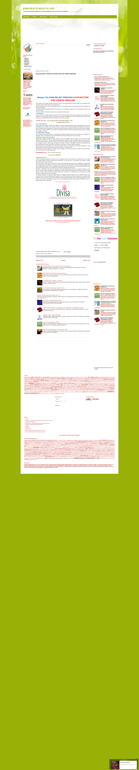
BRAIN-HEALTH (33, 379)
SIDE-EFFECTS (33, 390)
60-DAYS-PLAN (27, 377)
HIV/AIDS (65, 384)
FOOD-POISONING (96, 381)
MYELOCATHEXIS (98, 386)
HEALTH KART (43, 16)
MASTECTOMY (26, 386)
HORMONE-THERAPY (99, 384)
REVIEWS (111, 454)
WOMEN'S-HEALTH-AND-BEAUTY (85, 458)
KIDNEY (61, 385)
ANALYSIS (82, 377)
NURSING (51, 387)
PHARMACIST (70, 453)
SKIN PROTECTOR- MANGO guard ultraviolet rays (54, 273)
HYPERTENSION (27, 385)
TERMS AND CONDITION (30, 421)
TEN (114, 390)
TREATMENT (40, 391)
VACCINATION (62, 391)
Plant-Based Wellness (81, 453)
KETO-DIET (58, 385)
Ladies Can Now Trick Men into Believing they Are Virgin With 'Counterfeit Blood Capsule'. (63, 307)
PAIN (59, 453)
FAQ (79, 381)
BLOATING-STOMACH (86, 378)
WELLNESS (26, 16)
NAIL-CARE (103, 452)
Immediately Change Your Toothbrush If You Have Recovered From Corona (108, 145)
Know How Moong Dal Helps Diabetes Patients (53, 287)
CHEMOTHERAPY (80, 379)
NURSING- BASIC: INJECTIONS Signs (52, 315)
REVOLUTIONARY (27, 455)
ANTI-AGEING (91, 377)
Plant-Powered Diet (90, 453)
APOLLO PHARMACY (26, 59)
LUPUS (98, 385)
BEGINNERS (68, 378)
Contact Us (27, 426)
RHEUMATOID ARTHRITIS (37, 455)
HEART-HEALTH (45, 384)
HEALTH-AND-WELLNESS (79, 383)
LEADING (74, 385)
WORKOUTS (57, 393)
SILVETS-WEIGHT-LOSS (47, 390)
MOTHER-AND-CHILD (82, 386)
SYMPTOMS (111, 390)
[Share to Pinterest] (69, 251)
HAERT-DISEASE (48, 383)
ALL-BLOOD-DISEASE (46, 377)
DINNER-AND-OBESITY (28, 381)
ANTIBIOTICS (97, 377)
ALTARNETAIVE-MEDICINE (69, 377)
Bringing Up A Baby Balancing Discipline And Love (48, 295)
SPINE (74, 390)
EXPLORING (70, 381)
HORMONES (105, 384)
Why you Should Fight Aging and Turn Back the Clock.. (55, 329)
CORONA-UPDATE (44, 380)
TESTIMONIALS (27, 391)
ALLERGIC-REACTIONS (55, 377)
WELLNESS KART (28, 66)
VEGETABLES (72, 391)
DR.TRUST (40, 381)
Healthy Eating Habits (108, 383)
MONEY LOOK (74, 386)
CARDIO (67, 379)
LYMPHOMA (102, 385)
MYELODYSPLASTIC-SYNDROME (107, 386)
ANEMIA (85, 377)
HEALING (58, 383)
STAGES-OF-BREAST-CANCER (80, 390)
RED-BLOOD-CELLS (83, 454)
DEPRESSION (74, 380)
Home (63, 260)
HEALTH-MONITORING (94, 383)
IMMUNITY (32, 385)
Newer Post (39, 260)
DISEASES (35, 381)
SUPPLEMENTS (100, 390)
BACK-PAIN (42, 378)
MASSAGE (112, 385)
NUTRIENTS (50, 453)
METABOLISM (65, 386)
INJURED (48, 385)
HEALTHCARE (101, 383)
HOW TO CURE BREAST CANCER (51, 322)
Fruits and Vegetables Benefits (104, 381)
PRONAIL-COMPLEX (54, 389)
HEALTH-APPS (87, 383)
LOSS (88, 385)
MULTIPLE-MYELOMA (90, 386)
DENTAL (70, 380)
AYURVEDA (31, 378)
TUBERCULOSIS (56, 391)
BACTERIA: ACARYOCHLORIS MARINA (52, 300)
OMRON (55, 453)
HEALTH (61, 383)
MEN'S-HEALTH (58, 386)
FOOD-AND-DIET (88, 381)
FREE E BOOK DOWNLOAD (63, 217)
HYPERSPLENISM (111, 384)
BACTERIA (46, 378)
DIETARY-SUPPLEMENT (102, 380)
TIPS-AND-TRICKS (33, 391)
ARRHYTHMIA (26, 378)
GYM (43, 383)
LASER (71, 385)
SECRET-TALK (46, 455)
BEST (72, 378)
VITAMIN (76, 391)
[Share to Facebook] (68, 251)
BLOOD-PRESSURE (94, 378)
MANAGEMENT (107, 385)
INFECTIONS (44, 385)
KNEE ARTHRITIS (66, 385)
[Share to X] (67, 251)
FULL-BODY (113, 381)
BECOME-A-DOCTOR (61, 378)
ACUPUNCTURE (43, 253)
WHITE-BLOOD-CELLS (102, 391)
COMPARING (26, 380)
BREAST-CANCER (40, 379)
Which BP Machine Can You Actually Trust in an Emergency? (57, 266)
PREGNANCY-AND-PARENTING (32, 454)
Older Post (86, 260)
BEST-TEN (74, 378)
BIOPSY (80, 378)
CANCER (63, 379)
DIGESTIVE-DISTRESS (111, 380)
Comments (59, 401)
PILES (75, 453)
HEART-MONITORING (52, 384)
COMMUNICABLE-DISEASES (109, 379)
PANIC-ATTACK (63, 453)
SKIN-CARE (54, 390)
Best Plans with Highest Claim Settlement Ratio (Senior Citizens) (103, 51)
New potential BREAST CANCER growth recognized (107, 96)
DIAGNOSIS (96, 380)
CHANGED (75, 379)
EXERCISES (65, 381)
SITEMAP (27, 427)
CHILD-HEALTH (87, 379)
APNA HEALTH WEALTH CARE (38, 8)
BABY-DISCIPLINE (37, 378)
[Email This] (64, 251)
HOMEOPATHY (92, 384)
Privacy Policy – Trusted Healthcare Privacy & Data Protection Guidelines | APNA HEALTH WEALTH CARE (37, 424)
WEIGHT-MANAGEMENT (93, 391)
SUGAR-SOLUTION (93, 390)
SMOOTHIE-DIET (65, 390)
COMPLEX (31, 380)
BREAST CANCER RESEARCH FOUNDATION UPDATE (106, 137)
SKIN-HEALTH (60, 390)
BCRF (50, 378)
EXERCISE (61, 381)
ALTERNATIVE (77, 377)
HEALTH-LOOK (53, 16)
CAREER (71, 379)
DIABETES (85, 380)
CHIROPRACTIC (93, 379)
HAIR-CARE (53, 383)
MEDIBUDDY (27, 63)
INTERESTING (53, 385)
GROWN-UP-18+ (38, 383)
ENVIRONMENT (56, 381)
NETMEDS (26, 64)
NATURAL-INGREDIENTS (33, 453)
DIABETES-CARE (91, 380)
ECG (52, 381)
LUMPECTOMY (92, 385)
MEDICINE (50, 253)
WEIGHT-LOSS (85, 391)
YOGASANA (62, 393)
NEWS (40, 453)
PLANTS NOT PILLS (98, 453)
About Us (27, 419)
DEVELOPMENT (80, 380)
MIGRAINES (70, 386)
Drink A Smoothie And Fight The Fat (101, 76)
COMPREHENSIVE (36, 380)
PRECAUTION (112, 453)
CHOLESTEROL (99, 379)
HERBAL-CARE (59, 384)
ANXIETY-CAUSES (104, 377)
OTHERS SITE (28, 428)
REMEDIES (106, 454)
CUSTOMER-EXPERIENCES (54, 380)
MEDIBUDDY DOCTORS (99, 45)
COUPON (34, 16)
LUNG (96, 385)
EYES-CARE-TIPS (75, 381)
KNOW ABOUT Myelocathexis (100, 82)
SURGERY (106, 390)
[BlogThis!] (65, 251)
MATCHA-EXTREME (33, 386)
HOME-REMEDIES (85, 384)
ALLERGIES (62, 377)
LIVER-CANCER (84, 385)
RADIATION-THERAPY (75, 454)
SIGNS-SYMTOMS (40, 390)
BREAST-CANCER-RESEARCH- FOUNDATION (53, 379)
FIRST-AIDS (83, 381)
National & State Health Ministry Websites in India (35, 430)
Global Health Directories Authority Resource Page (35, 431)
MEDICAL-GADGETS (41, 386)
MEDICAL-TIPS (48, 386)
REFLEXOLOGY (91, 454)
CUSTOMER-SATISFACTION (63, 380)
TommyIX (69, 435)
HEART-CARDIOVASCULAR (35, 384)
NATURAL (108, 452)
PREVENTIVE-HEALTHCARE (45, 454)
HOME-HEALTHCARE (77, 384)
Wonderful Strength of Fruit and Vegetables (47, 393)
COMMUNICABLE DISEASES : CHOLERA (52, 280)
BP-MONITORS (26, 379)
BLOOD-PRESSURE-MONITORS (103, 378)
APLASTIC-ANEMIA (111, 377)
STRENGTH (88, 390)
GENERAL (31, 383)
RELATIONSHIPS (99, 454)
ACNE (32, 377)
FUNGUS (26, 383)
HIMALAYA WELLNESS (26, 61)
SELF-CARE (29, 390)
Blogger (77, 435)
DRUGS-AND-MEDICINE (47, 381)
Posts (58, 399)
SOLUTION (70, 390)
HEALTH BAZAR (27, 69)
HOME (72, 384)
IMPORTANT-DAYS (38, 385)
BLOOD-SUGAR (112, 378)
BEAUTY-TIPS (54, 378)
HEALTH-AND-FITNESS (69, 383)
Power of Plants (106, 453)
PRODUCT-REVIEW (55, 454)
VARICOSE (67, 391)
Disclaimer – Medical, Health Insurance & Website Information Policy (38, 420)
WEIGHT (80, 391)
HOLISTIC (68, 384)
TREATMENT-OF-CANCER (48, 391)
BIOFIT (78, 378)
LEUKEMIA (78, 385)
